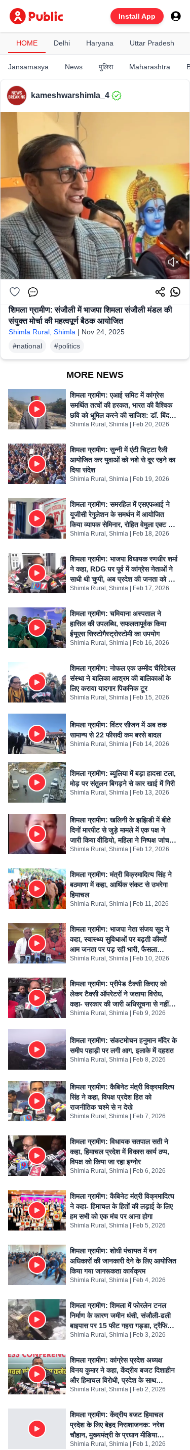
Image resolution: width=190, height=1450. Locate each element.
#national (27, 346)
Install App (137, 16)
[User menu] (176, 16)
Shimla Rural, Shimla (42, 332)
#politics (67, 346)
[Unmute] (173, 262)
